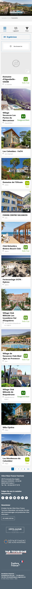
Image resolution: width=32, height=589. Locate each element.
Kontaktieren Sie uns (7, 575)
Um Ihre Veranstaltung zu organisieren (13, 577)
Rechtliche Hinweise (7, 573)
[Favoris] (13, 4)
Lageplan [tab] (16, 31)
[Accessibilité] (9, 4)
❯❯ (28, 469)
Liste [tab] (4, 31)
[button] (18, 4)
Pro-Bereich (20, 575)
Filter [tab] (27, 31)
